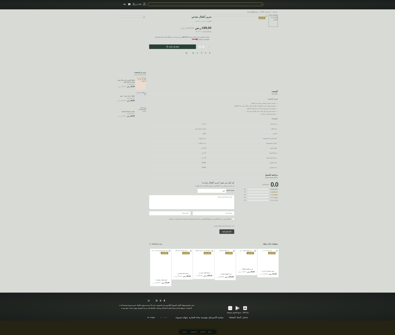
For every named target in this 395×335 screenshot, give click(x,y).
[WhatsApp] (197, 53)
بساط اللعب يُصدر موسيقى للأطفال (200, 273)
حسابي (184, 332)
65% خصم (272, 253)
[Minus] (203, 46)
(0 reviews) (199, 31)
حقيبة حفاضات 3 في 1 (268, 271)
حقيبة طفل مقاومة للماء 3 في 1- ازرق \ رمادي (154, 280)
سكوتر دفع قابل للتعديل (128, 111)
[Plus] (200, 46)
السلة (202, 332)
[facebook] (164, 300)
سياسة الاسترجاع (216, 317)
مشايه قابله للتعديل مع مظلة (181, 273)
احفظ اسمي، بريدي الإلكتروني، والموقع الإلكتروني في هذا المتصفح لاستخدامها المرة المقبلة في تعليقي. (200, 219)
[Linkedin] (193, 53)
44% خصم (229, 253)
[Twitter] (205, 53)
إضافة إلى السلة (174, 47)
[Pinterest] (201, 53)
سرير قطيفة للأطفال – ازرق (245, 269)
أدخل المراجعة (226, 231)
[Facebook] (209, 53)
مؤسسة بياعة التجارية (198, 317)
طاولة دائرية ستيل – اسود (127, 96)
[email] (152, 300)
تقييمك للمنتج (230, 190)
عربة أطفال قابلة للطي (225, 274)
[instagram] (156, 300)
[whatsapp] (148, 300)
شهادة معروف (181, 317)
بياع (209, 332)
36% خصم (250, 253)
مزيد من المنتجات (156, 244)
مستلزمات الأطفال (265, 12)
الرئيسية (275, 12)
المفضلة (193, 332)
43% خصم (186, 253)
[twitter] (160, 300)
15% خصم (207, 253)
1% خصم (262, 18)
